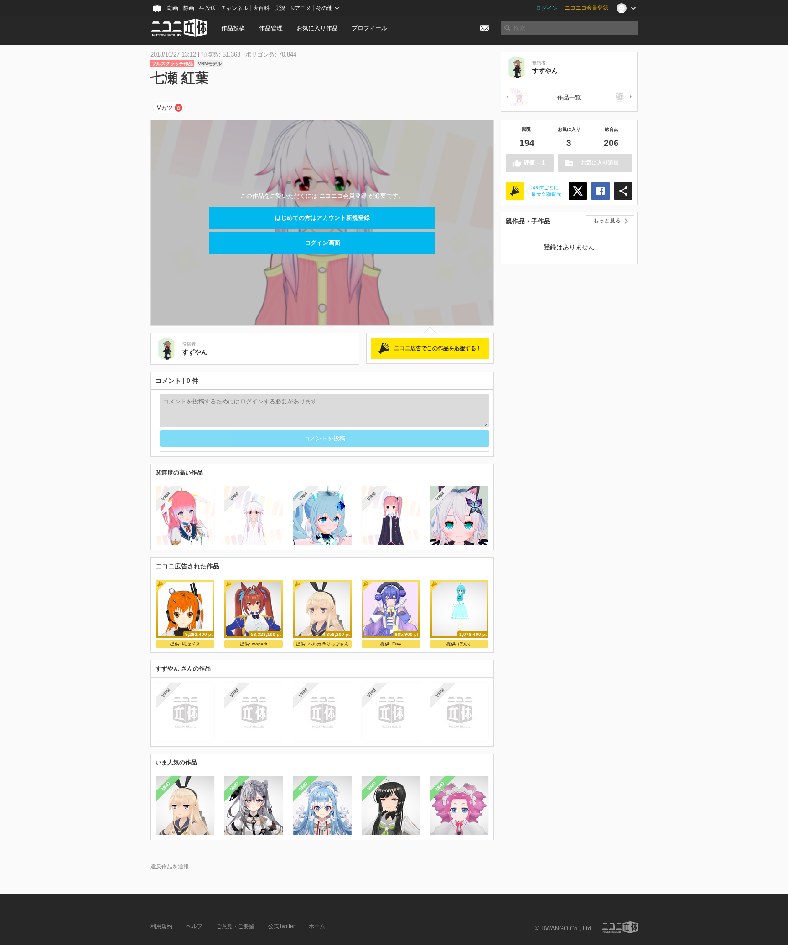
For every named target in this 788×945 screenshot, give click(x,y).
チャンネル (234, 8)
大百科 (261, 8)
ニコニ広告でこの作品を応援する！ (438, 348)
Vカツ (165, 107)
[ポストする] (578, 191)
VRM (166, 496)
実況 (280, 8)
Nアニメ (300, 8)
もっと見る (607, 220)
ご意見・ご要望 (235, 926)
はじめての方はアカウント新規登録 (322, 217)
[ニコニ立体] (620, 927)
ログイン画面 (322, 242)
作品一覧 (569, 97)
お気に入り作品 (317, 28)
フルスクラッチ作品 (172, 63)
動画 (172, 8)
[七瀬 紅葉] (517, 97)
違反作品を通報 (169, 866)
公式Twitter (281, 926)
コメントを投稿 (324, 438)
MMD (166, 786)
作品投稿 (233, 28)
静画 (188, 8)
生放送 (207, 8)
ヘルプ (194, 926)
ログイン (547, 8)
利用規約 (161, 926)
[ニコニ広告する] (515, 191)
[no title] (621, 97)
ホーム (317, 926)
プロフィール (369, 28)
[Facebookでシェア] (600, 191)
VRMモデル (210, 63)
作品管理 (271, 28)
